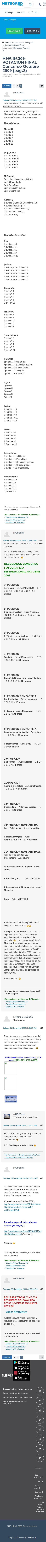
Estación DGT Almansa (15, 522)
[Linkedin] (40, 1438)
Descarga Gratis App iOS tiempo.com (16, 1393)
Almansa (19, 92)
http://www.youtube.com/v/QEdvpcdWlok (22, 1204)
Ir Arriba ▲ (32, 1538)
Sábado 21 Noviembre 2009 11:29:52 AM (19, 540)
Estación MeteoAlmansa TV (17, 517)
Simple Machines (30, 1526)
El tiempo (9, 12)
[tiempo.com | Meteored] (7, 1375)
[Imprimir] (41, 86)
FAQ (39, 1481)
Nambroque (17, 48)
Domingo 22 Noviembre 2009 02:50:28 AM (20, 1289)
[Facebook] (40, 1400)
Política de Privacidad (38, 1497)
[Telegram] (40, 1448)
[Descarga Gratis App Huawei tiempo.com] (22, 1372)
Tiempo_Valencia (24, 1017)
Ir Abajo (7, 86)
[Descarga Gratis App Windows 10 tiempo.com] (21, 1378)
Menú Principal (10, 20)
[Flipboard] (40, 1457)
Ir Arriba (7, 1357)
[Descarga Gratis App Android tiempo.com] (21, 1362)
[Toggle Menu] (41, 20)
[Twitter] (40, 1391)
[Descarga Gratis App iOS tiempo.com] (21, 1367)
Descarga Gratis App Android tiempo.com (17, 1389)
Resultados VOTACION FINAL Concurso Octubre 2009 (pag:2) (21, 64)
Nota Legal (36, 1486)
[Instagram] (40, 1410)
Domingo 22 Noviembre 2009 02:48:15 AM (20, 1178)
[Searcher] (30, 4)
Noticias (21, 12)
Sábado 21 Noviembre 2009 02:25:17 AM (20, 100)
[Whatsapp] (40, 1429)
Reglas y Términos (17, 1538)
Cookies (38, 1492)
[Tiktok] (40, 1419)
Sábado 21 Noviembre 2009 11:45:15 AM (19, 1028)
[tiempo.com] (12, 4)
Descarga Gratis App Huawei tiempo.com (17, 1397)
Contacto (38, 1468)
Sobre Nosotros (37, 1476)
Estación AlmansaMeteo (15, 520)
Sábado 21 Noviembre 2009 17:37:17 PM (20, 1125)
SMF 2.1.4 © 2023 (14, 1526)
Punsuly (26, 48)
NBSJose (20, 1114)
